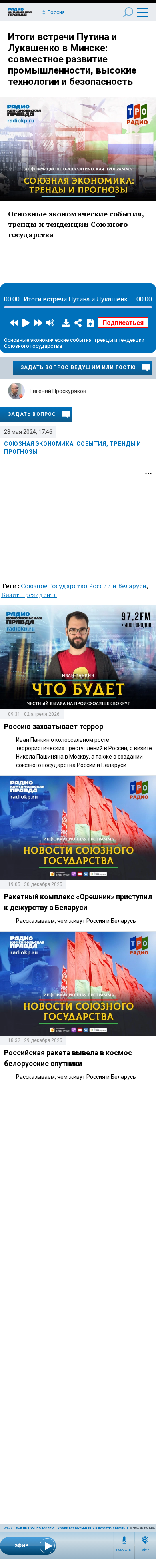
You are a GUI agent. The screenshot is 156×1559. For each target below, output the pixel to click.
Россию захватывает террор (53, 726)
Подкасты (124, 1549)
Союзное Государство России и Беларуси (83, 585)
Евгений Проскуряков (58, 391)
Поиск (128, 12)
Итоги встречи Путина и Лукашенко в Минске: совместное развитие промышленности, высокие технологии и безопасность (72, 59)
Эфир (145, 1549)
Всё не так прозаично (35, 1527)
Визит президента (29, 594)
